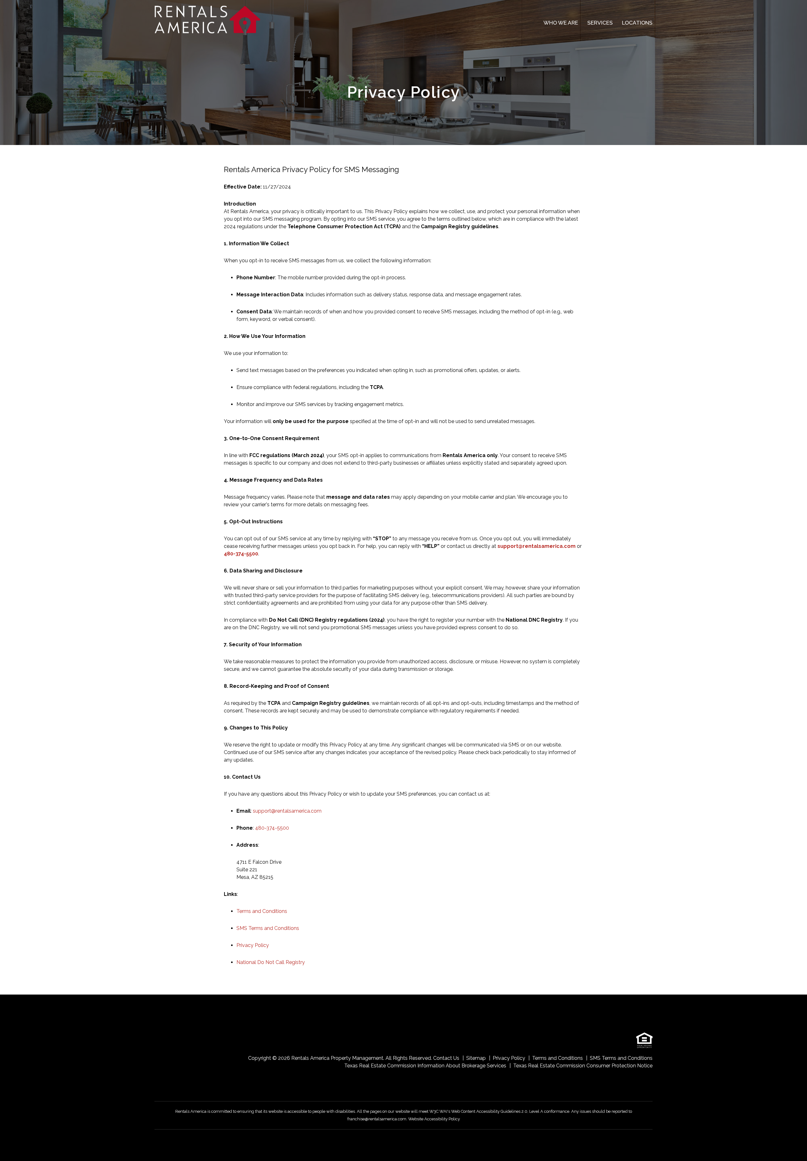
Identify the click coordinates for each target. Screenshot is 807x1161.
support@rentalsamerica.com (536, 546)
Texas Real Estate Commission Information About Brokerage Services (425, 1066)
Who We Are (560, 23)
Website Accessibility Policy (434, 1119)
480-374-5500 (241, 554)
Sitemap (476, 1058)
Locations (637, 23)
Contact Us (446, 1058)
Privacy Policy (252, 945)
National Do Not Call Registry (270, 962)
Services (600, 23)
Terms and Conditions (261, 911)
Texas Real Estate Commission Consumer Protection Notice (583, 1066)
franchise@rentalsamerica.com (376, 1119)
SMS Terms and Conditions (267, 928)
